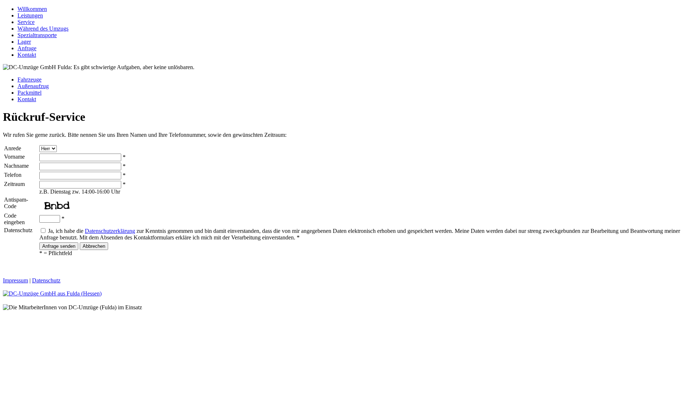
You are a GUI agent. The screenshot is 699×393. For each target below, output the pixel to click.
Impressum (15, 280)
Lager (24, 42)
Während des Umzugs (42, 28)
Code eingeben (14, 219)
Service (26, 22)
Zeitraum (14, 184)
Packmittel (29, 93)
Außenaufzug (33, 86)
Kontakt (26, 55)
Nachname (16, 166)
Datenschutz (18, 230)
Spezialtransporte (37, 35)
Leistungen (30, 15)
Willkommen (32, 9)
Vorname (14, 157)
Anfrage (26, 48)
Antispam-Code (16, 202)
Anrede (12, 148)
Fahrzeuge (29, 79)
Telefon (12, 175)
